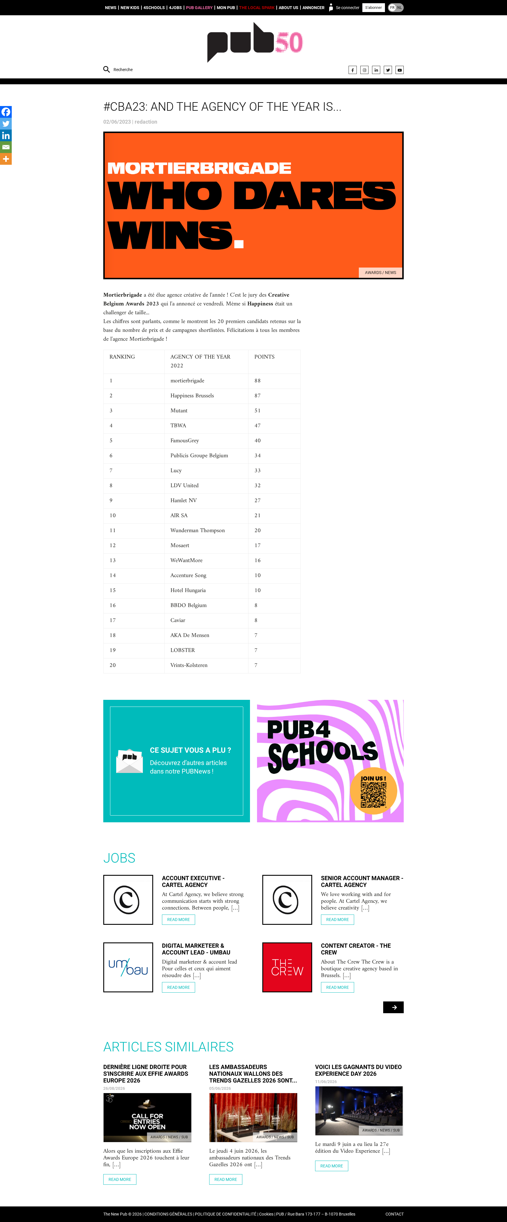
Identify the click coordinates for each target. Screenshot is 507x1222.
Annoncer (313, 8)
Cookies (266, 1214)
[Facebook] (353, 70)
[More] (6, 159)
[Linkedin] (6, 135)
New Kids (130, 8)
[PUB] (255, 47)
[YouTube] (400, 70)
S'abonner (373, 7)
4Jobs (175, 8)
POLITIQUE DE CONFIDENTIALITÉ (225, 1214)
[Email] (6, 147)
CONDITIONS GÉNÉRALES (168, 1214)
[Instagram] (364, 70)
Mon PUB (226, 8)
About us (288, 8)
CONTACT (395, 1214)
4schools (154, 8)
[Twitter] (388, 70)
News (110, 8)
